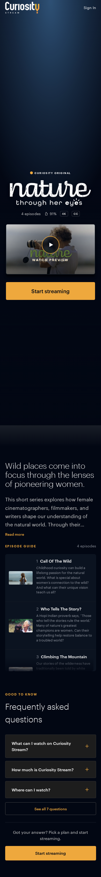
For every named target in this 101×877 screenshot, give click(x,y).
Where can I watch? (31, 789)
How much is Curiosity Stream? (43, 769)
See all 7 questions (50, 808)
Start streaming (50, 290)
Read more (14, 534)
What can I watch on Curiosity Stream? (41, 746)
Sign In (90, 7)
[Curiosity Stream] (22, 7)
